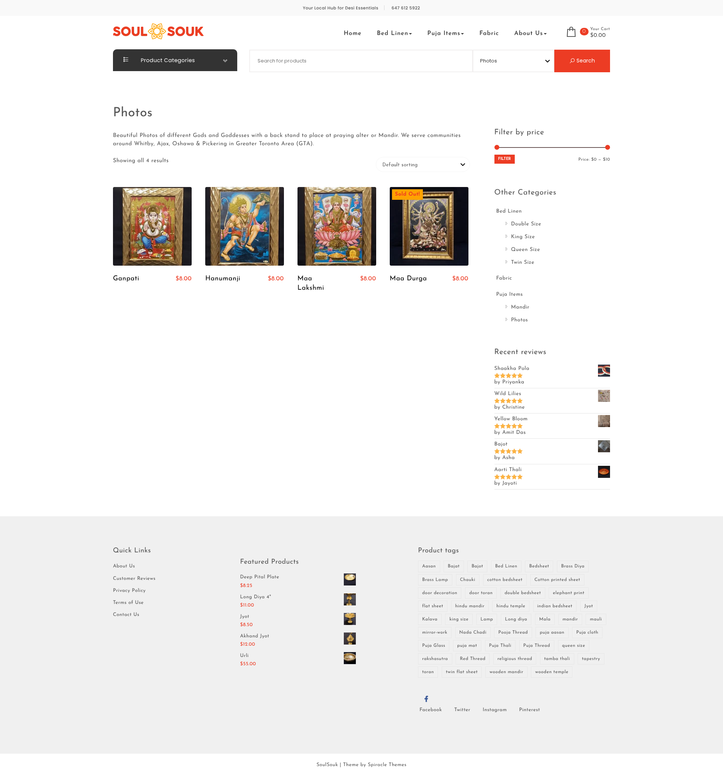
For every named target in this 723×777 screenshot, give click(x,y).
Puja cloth (587, 632)
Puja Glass (433, 645)
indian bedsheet (555, 606)
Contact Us (126, 615)
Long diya (516, 619)
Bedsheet (539, 566)
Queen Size (525, 249)
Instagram (495, 710)
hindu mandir (470, 606)
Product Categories (167, 60)
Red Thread (472, 659)
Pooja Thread (513, 632)
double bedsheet (523, 593)
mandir (570, 619)
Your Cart (600, 29)
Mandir (520, 307)
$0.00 (598, 35)
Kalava (430, 619)
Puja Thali (500, 645)
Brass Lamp (435, 580)
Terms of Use (128, 603)
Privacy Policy (129, 590)
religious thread (514, 659)
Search (585, 60)
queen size (573, 645)
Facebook (430, 710)
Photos (519, 320)
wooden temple (551, 672)
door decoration (439, 593)
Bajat (453, 566)
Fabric (489, 33)
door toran (481, 593)
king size (458, 619)
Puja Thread (536, 645)
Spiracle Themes (387, 765)
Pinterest (529, 710)
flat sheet (432, 606)
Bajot (477, 566)
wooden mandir (506, 672)
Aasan (429, 566)
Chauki (468, 580)
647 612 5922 (406, 8)
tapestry (591, 659)
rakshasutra (435, 659)
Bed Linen (392, 33)
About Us (528, 33)
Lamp (486, 619)
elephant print (568, 593)
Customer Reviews (134, 578)
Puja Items (444, 33)
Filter (504, 159)
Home (353, 33)
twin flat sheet (461, 672)
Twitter (462, 710)
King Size (523, 237)
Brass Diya (572, 566)
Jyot (588, 606)
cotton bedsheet (505, 580)
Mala (545, 619)
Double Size (526, 224)
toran (428, 672)
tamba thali (557, 659)
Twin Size (522, 262)
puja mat (467, 645)
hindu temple (510, 606)
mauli (596, 619)
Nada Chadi (473, 632)
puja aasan (552, 632)
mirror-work (434, 632)
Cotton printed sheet (557, 580)
